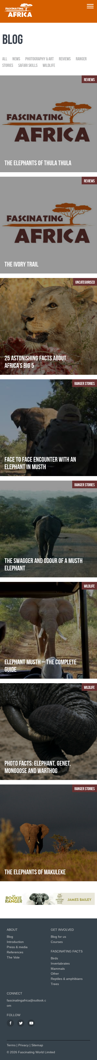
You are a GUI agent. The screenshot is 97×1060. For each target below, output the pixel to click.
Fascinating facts (67, 951)
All (4, 58)
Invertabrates (60, 963)
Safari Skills (27, 65)
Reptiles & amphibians (67, 979)
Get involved (62, 929)
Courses (57, 942)
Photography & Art (39, 58)
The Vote (13, 957)
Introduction (15, 942)
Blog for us (58, 936)
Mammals (58, 968)
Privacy (23, 1045)
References (15, 952)
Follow (13, 1015)
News (16, 58)
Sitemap (37, 1045)
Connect (14, 993)
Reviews (65, 58)
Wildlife (49, 65)
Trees (55, 984)
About (12, 929)
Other (55, 973)
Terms (11, 1045)
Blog (10, 936)
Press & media (17, 947)
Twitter (20, 1023)
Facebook (10, 1023)
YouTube (31, 1023)
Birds (54, 958)
